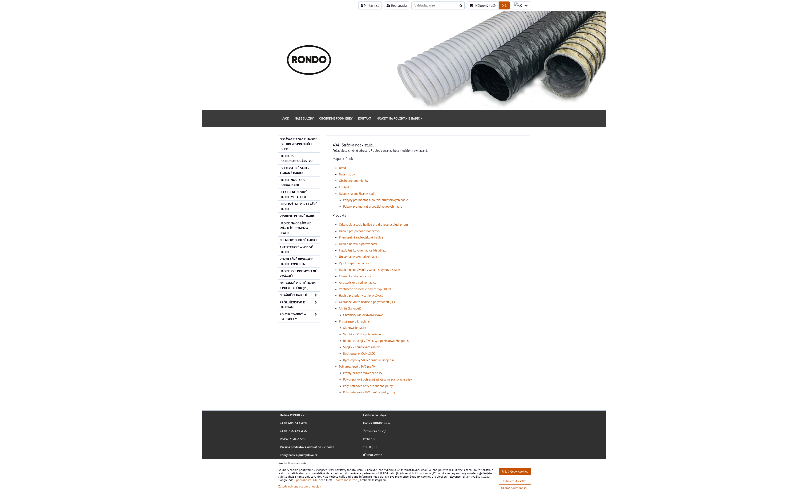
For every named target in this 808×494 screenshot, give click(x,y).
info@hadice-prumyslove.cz (299, 455)
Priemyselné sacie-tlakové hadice (361, 237)
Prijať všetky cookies (515, 471)
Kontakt (364, 118)
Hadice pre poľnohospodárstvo (359, 231)
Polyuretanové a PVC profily (357, 366)
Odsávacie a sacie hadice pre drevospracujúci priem (373, 224)
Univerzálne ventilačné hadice (359, 256)
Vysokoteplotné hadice (354, 263)
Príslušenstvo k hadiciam (355, 321)
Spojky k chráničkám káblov (361, 347)
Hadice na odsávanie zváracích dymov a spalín (369, 269)
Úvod (285, 118)
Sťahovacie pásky (354, 327)
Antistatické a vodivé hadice (357, 282)
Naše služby (304, 118)
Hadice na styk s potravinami (358, 244)
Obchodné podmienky (336, 118)
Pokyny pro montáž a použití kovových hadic (372, 206)
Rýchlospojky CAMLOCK (359, 353)
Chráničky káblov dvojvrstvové (363, 315)
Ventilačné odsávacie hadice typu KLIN (365, 289)
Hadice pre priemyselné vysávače (361, 295)
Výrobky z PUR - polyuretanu (362, 334)
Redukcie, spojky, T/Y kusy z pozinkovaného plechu (376, 341)
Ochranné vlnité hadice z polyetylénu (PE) (367, 302)
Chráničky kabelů (350, 308)
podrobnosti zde (307, 480)
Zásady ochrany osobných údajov (299, 486)
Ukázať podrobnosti (514, 488)
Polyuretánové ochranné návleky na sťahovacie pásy (377, 379)
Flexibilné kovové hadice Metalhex (362, 250)
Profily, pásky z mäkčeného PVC (363, 373)
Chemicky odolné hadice (355, 276)
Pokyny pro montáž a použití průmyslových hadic (375, 200)
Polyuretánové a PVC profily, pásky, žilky (369, 392)
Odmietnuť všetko (514, 481)
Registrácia (398, 5)
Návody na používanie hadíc (398, 118)
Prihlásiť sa (371, 5)
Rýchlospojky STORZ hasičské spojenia (368, 360)
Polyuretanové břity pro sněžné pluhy (368, 386)
